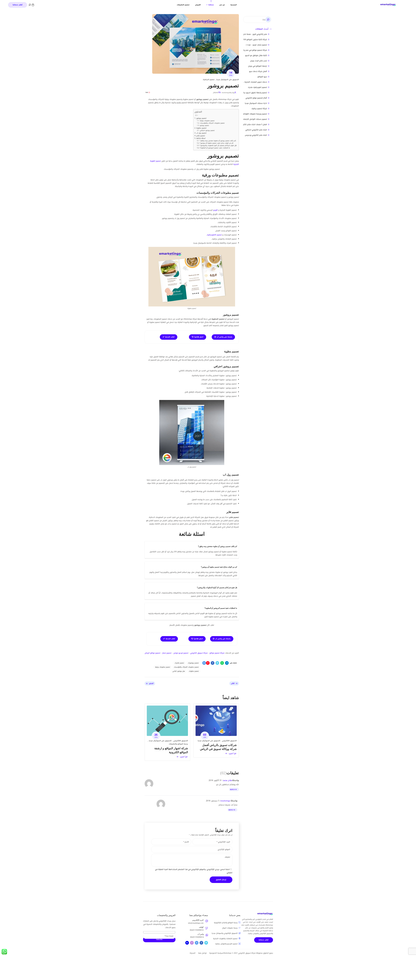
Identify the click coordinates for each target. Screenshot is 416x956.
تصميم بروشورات (193, 662)
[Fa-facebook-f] (201, 943)
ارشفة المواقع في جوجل (257, 66)
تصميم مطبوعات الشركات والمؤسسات (212, 123)
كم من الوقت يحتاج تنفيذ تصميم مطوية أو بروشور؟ (216, 143)
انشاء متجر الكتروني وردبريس (256, 135)
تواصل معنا (202, 953)
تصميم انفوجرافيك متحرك (257, 87)
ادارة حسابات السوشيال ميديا (256, 103)
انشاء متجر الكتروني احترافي (256, 130)
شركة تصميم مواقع (217, 653)
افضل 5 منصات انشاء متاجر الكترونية (253, 124)
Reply (232, 789)
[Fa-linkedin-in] (196, 943)
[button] (33, 5)
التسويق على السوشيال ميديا (227, 79)
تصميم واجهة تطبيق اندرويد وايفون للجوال (250, 92)
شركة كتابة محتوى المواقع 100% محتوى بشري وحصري (246, 39)
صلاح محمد (227, 780)
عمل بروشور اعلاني (178, 671)
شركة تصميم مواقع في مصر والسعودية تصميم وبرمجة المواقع (243, 50)
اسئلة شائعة (200, 138)
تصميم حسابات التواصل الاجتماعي (254, 119)
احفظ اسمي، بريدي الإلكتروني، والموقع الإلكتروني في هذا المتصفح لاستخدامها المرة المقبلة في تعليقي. (193, 871)
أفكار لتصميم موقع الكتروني (256, 98)
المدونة (192, 953)
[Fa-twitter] (206, 943)
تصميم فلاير (200, 135)
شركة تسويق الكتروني (199, 653)
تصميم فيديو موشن (180, 653)
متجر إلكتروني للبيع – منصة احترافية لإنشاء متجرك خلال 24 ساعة (243, 34)
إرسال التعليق (221, 879)
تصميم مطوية (201, 128)
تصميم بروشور (201, 118)
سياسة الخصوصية (216, 953)
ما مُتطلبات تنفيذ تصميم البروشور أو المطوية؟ (215, 148)
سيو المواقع (262, 76)
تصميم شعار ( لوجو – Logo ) (256, 45)
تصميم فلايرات (179, 662)
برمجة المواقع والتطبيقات (178, 744)
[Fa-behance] (187, 943)
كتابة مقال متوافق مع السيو (256, 55)
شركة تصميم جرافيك (259, 108)
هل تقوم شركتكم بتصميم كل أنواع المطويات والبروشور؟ (218, 145)
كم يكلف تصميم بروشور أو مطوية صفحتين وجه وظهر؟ (218, 141)
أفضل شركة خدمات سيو (258, 71)
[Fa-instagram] (192, 943)
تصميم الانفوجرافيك (214, 234)
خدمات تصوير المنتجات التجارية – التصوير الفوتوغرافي (247, 82)
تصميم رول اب (201, 133)
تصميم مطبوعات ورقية (207, 121)
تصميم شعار (166, 653)
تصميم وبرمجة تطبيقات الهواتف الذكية (252, 114)
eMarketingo (227, 953)
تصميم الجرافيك (208, 79)
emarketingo (225, 92)
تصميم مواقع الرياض (152, 653)
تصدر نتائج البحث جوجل (258, 60)
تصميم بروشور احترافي (207, 130)
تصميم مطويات (194, 671)
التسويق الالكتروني (229, 740)
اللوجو (215, 210)
